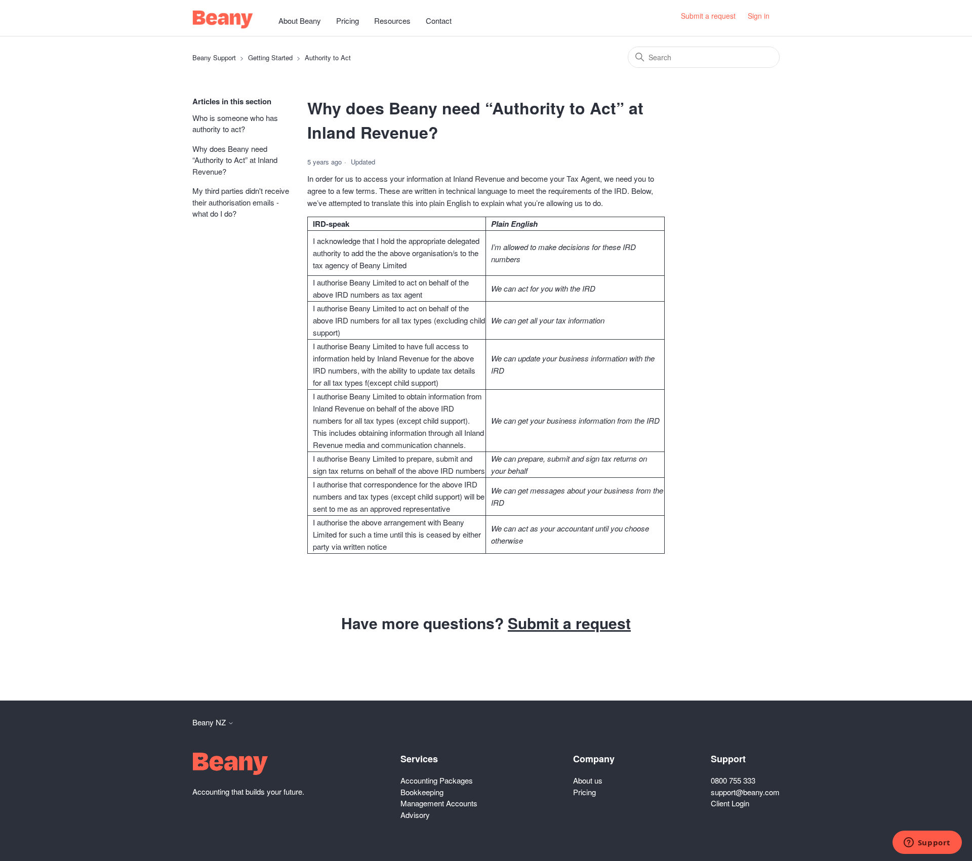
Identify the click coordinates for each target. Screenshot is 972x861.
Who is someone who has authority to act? (235, 123)
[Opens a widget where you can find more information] (927, 843)
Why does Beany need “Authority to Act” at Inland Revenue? (234, 160)
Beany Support (214, 57)
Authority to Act (328, 57)
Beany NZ (210, 722)
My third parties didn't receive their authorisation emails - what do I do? (240, 202)
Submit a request (708, 16)
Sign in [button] (759, 16)
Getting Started (270, 57)
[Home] (222, 19)
